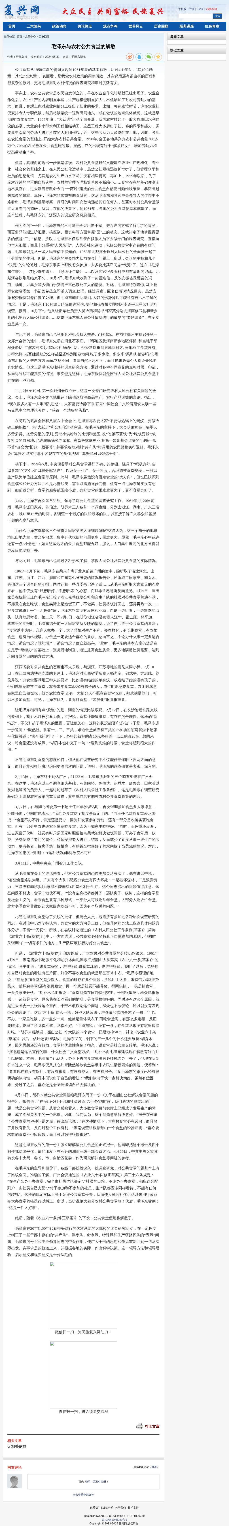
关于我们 (120, 1507)
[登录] (201, 9)
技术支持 (133, 1507)
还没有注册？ (101, 1481)
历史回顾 (161, 26)
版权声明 (107, 1507)
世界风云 (136, 26)
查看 (154, 1467)
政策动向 (59, 26)
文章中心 (30, 36)
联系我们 (95, 1507)
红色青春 (212, 26)
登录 (88, 1481)
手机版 (182, 9)
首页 (11, 26)
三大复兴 (34, 26)
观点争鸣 (110, 26)
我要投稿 (211, 9)
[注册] (192, 9)
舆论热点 (85, 26)
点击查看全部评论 (83, 1494)
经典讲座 (187, 26)
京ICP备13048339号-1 (114, 1519)
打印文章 (152, 1426)
